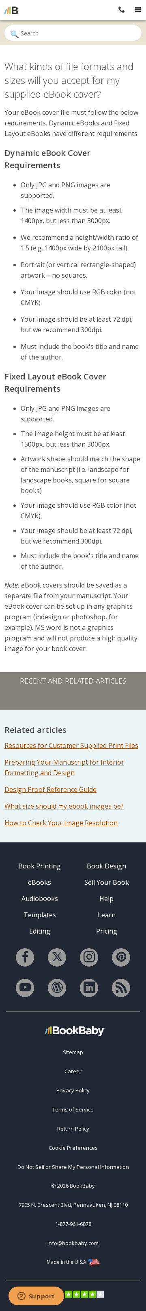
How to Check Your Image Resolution (61, 822)
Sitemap (73, 1052)
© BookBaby (73, 1185)
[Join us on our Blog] (57, 988)
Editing (39, 931)
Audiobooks (39, 898)
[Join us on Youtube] (25, 988)
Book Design (106, 866)
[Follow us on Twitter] (57, 957)
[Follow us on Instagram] (89, 957)
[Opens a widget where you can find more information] (36, 1297)
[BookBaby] (11, 10)
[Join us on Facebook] (25, 957)
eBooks (39, 882)
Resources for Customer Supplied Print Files (71, 745)
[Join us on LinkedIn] (89, 988)
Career (73, 1071)
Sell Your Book (106, 882)
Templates (40, 914)
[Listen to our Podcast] (121, 988)
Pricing (106, 931)
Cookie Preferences (73, 1147)
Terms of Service (73, 1109)
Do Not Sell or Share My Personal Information (73, 1167)
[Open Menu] (138, 10)
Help (106, 898)
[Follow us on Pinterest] (121, 957)
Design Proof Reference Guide (50, 789)
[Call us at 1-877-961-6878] (122, 10)
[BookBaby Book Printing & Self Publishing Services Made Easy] (75, 1031)
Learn (107, 914)
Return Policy (73, 1128)
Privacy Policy (73, 1090)
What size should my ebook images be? (64, 806)
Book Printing (39, 866)
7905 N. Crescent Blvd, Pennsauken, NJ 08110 (73, 1204)
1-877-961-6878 (73, 1224)
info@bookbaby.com (73, 1243)
